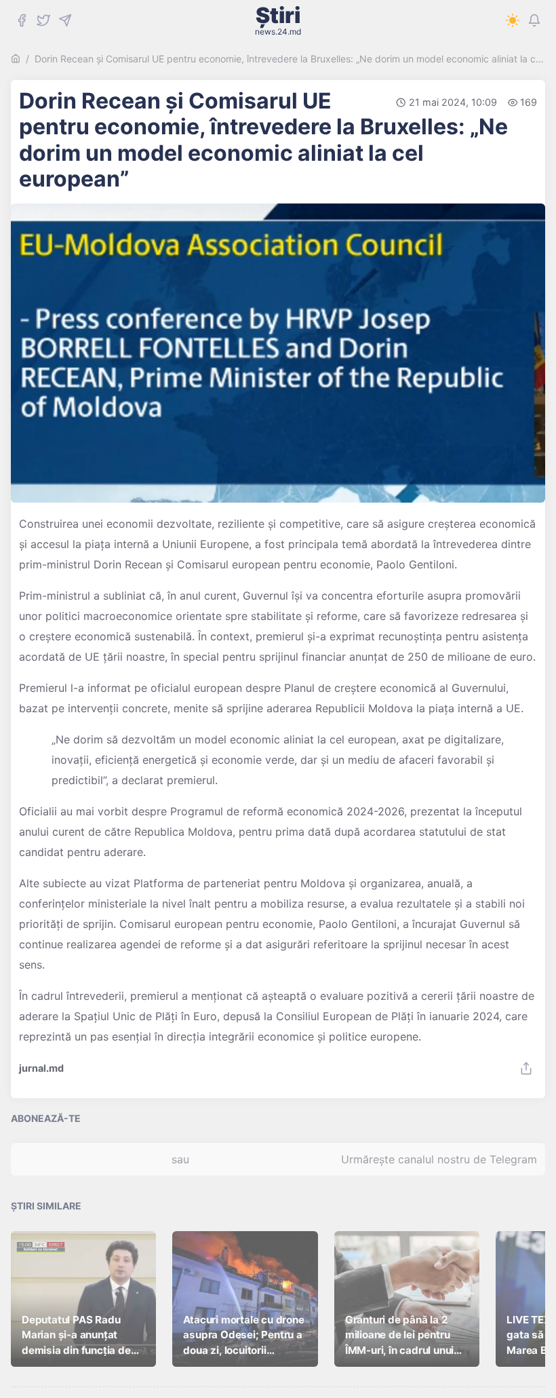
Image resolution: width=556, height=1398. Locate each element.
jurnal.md (41, 1068)
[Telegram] (65, 20)
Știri (278, 20)
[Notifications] (534, 20)
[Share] (526, 1068)
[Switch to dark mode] (512, 20)
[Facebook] (22, 20)
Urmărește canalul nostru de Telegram (439, 1159)
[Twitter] (43, 20)
